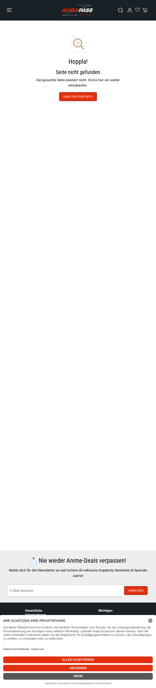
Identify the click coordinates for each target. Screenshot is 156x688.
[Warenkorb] (145, 10)
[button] (9, 10)
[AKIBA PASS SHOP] (77, 10)
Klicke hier (96, 80)
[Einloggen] (130, 10)
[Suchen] (120, 10)
